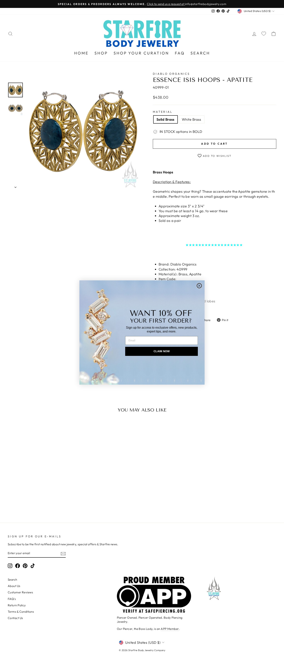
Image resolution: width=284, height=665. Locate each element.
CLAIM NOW (162, 351)
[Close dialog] (199, 285)
